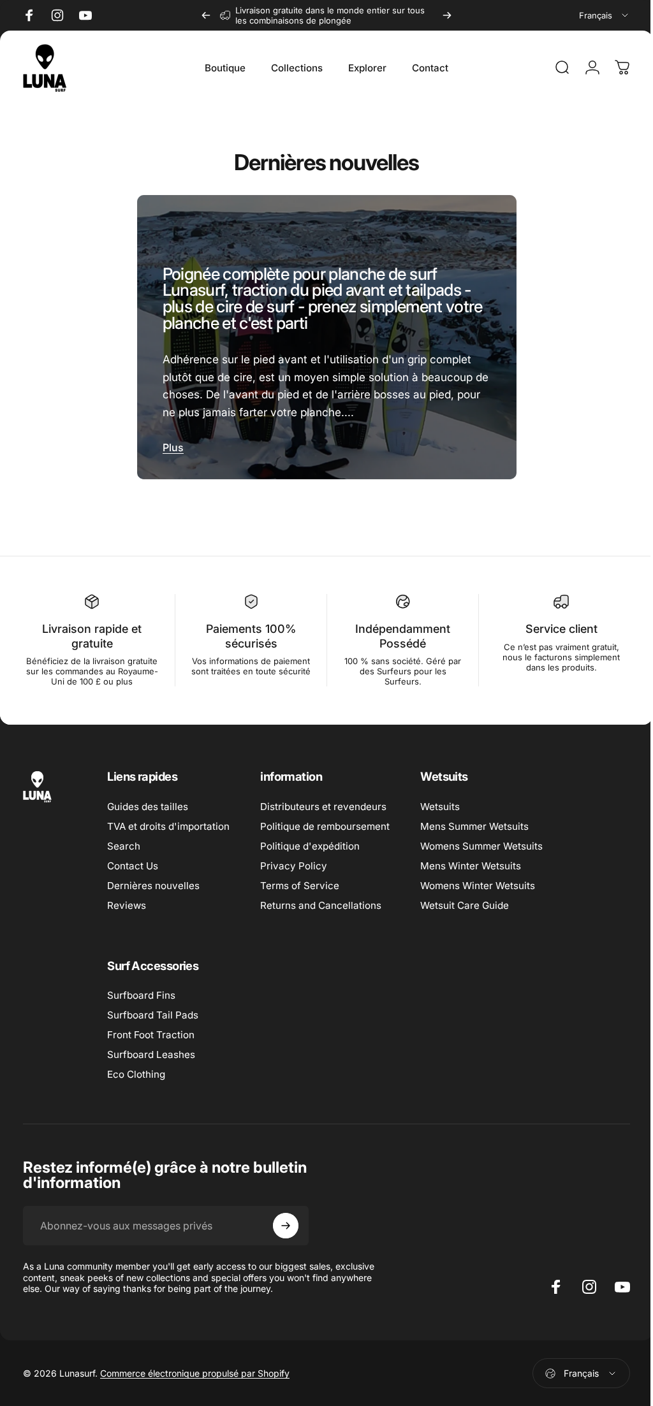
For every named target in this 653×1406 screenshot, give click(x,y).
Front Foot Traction (150, 1030)
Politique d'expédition (310, 842)
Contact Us (132, 861)
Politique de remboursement (325, 822)
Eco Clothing (136, 1070)
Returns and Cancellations (320, 901)
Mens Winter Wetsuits (470, 861)
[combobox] (604, 15)
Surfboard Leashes (151, 1050)
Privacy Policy (293, 861)
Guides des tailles (147, 802)
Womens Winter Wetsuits (477, 881)
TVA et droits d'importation (168, 822)
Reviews (126, 901)
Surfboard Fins (141, 991)
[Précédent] (206, 15)
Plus (171, 443)
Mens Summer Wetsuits (474, 822)
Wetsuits (440, 802)
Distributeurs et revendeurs (323, 802)
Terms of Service (299, 881)
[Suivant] (447, 15)
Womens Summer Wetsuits (481, 842)
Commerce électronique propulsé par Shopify (195, 1368)
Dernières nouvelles (153, 881)
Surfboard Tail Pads (152, 1010)
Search (123, 842)
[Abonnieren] (285, 1221)
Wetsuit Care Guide (464, 901)
